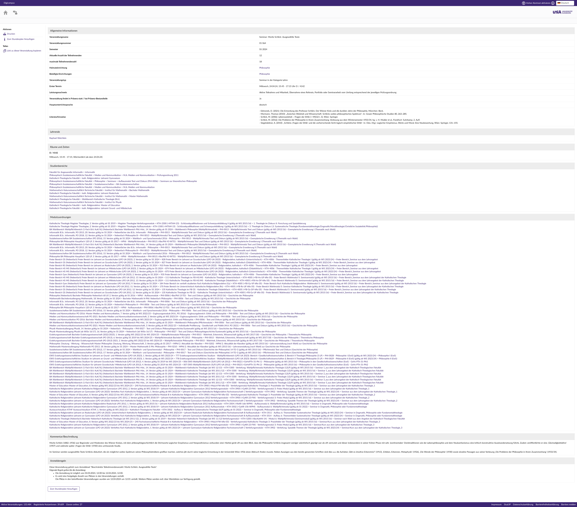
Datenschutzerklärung (523, 505)
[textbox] (565, 3)
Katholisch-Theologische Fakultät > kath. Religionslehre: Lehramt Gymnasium (84, 178)
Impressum (496, 505)
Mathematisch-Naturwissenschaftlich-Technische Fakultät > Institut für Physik (85, 202)
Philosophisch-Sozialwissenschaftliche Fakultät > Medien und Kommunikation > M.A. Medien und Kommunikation (102, 187)
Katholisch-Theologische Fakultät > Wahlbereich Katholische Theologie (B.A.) (84, 199)
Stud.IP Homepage (562, 12)
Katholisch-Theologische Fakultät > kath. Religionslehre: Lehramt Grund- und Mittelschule (90, 208)
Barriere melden (568, 505)
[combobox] (565, 3)
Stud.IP (507, 505)
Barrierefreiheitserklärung (547, 505)
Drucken (11, 34)
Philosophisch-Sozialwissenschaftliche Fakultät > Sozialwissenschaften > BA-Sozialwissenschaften (94, 184)
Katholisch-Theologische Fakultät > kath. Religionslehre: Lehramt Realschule (84, 193)
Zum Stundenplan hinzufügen (20, 39)
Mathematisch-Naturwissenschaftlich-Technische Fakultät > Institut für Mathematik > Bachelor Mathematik (99, 190)
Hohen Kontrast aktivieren (538, 3)
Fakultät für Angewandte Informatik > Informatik (72, 172)
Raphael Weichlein (57, 138)
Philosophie (264, 68)
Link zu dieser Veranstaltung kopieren (24, 51)
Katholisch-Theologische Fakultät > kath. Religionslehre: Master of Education (84, 205)
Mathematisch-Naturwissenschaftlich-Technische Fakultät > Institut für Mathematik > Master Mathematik (98, 196)
